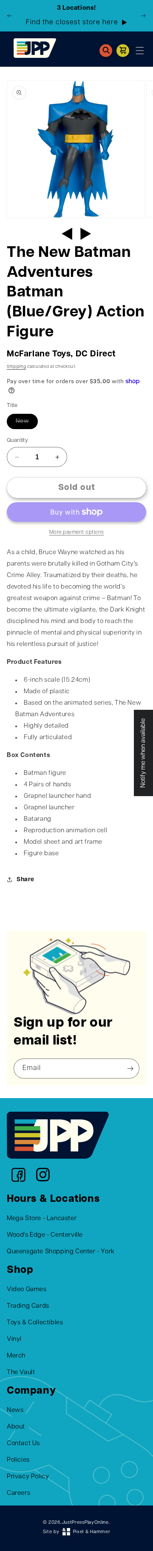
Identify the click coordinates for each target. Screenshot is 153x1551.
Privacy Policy (28, 1477)
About (16, 1427)
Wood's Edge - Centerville (45, 1235)
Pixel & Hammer (91, 1532)
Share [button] (25, 880)
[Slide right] (85, 234)
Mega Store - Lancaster (41, 1218)
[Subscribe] (130, 1069)
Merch (16, 1356)
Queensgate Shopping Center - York (61, 1252)
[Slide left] (67, 234)
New (22, 421)
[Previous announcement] (9, 15)
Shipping (16, 366)
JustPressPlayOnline (85, 1522)
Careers (18, 1493)
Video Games (27, 1289)
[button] (105, 50)
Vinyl (14, 1339)
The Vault (21, 1372)
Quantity (17, 440)
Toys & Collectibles (35, 1323)
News (15, 1410)
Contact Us (23, 1443)
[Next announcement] (143, 15)
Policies (18, 1460)
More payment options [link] (76, 532)
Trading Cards (28, 1306)
